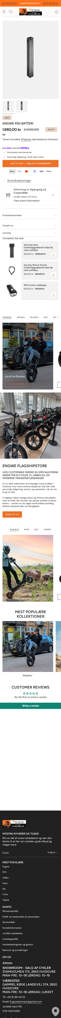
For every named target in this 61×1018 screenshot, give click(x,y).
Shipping (26, 139)
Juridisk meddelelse (13, 933)
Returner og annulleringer (15, 950)
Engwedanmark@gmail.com (26, 1001)
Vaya (5, 883)
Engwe (6, 866)
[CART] (56, 11)
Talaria (6, 900)
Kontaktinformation (12, 927)
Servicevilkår (9, 922)
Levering (7, 232)
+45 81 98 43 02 (37, 3)
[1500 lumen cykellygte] (12, 290)
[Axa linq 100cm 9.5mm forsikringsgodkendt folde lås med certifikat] (12, 270)
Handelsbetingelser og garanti (18, 944)
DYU (5, 872)
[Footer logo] (14, 824)
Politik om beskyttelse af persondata (21, 916)
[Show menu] (4, 11)
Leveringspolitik (10, 939)
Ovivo (5, 894)
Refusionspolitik (10, 911)
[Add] (53, 254)
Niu (4, 888)
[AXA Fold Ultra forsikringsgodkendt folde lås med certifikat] (12, 250)
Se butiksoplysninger (19, 180)
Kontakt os (8, 225)
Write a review (30, 705)
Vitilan (6, 877)
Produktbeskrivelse (12, 215)
